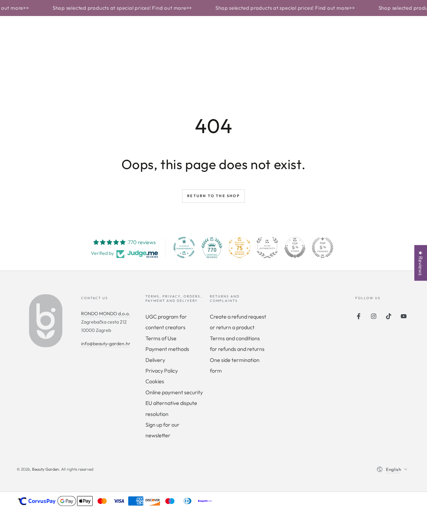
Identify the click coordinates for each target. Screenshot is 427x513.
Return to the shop (213, 195)
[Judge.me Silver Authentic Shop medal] (267, 247)
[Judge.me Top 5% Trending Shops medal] (322, 247)
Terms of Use (160, 338)
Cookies (154, 381)
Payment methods (167, 349)
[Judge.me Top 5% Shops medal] (295, 247)
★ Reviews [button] (420, 263)
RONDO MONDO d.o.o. (105, 314)
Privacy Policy (161, 370)
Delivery (155, 360)
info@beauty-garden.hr (105, 344)
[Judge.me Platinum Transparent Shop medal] (184, 247)
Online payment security (174, 392)
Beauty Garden (45, 469)
